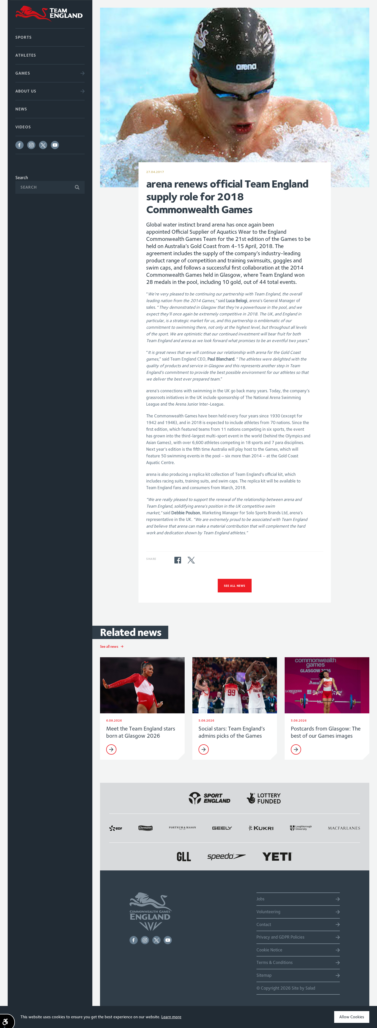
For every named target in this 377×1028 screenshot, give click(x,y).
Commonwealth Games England (50, 14)
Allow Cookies (351, 1016)
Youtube (55, 145)
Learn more (171, 1016)
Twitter (43, 145)
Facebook (19, 145)
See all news (234, 586)
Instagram (31, 145)
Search (21, 177)
